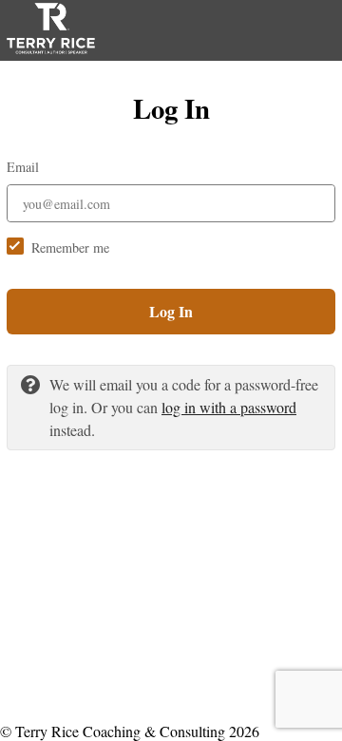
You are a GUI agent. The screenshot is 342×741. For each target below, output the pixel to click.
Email (23, 167)
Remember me (70, 247)
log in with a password (229, 407)
